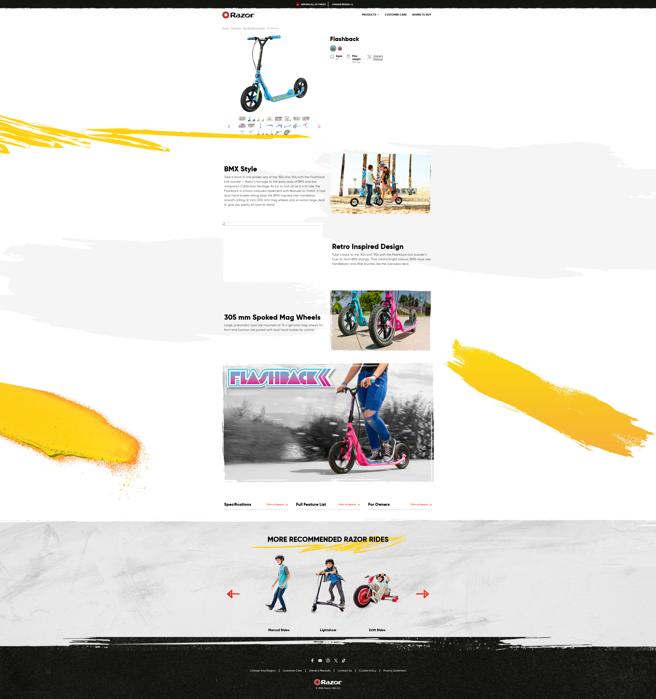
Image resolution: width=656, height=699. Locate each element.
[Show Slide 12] (269, 125)
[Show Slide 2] (251, 118)
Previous (233, 594)
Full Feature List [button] (326, 504)
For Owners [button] (398, 504)
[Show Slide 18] (251, 132)
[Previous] (228, 126)
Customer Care (396, 14)
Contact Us (345, 670)
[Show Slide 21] (278, 132)
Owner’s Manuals (319, 670)
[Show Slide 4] (269, 118)
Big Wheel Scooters (254, 28)
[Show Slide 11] (260, 125)
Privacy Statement (394, 670)
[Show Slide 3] (260, 118)
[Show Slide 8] (305, 118)
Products (236, 28)
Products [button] (369, 14)
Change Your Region (263, 670)
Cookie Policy (367, 670)
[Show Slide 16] (305, 125)
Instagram (328, 660)
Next (422, 594)
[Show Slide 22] (287, 132)
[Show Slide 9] (242, 125)
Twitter (336, 660)
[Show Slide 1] (242, 118)
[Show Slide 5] (278, 118)
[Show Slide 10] (251, 125)
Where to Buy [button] (421, 14)
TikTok (344, 660)
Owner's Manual (378, 57)
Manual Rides (278, 630)
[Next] (319, 126)
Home (225, 28)
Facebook (312, 660)
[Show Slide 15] (296, 125)
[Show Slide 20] (269, 132)
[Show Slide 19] (260, 132)
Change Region (341, 4)
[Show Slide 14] (287, 125)
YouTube (320, 660)
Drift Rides (377, 630)
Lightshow (328, 630)
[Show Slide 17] (242, 132)
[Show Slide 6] (287, 118)
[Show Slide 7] (296, 118)
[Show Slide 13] (278, 125)
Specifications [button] (254, 504)
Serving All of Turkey (313, 4)
